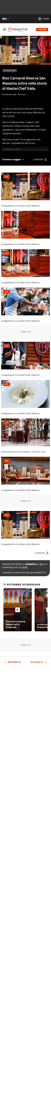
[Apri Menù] (4, 29)
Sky (41, 564)
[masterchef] (19, 29)
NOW (24, 567)
